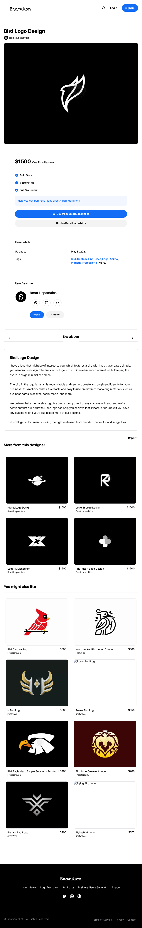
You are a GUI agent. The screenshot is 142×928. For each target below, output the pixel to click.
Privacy (120, 919)
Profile (36, 314)
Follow (56, 314)
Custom (82, 258)
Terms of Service (102, 919)
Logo (105, 258)
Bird (73, 258)
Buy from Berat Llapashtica (72, 213)
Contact (131, 919)
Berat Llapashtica (19, 37)
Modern (76, 262)
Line (90, 258)
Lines (97, 258)
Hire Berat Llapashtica (73, 223)
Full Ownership (29, 190)
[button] (132, 338)
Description (71, 336)
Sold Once (26, 175)
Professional (89, 262)
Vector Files (27, 182)
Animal (114, 258)
